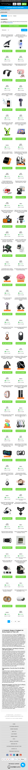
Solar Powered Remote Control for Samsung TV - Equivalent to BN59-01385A (20, 386)
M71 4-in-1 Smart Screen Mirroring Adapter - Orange (7, 153)
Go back (4, 15)
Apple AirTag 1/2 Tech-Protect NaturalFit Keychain (7, 328)
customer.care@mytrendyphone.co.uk (14, 716)
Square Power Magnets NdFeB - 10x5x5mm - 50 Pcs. (20, 532)
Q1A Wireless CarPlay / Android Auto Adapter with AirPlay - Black (20, 357)
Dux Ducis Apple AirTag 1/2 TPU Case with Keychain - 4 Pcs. (20, 415)
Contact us (14, 748)
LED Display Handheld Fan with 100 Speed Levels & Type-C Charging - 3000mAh (20, 94)
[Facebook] (7, 755)
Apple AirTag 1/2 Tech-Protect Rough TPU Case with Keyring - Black (7, 474)
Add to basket (21, 80)
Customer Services (14, 726)
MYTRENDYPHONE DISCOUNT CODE (14, 746)
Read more (10, 22)
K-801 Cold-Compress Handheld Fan (7, 298)
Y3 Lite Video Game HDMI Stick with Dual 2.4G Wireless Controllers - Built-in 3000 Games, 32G (7, 240)
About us (14, 731)
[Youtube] (21, 755)
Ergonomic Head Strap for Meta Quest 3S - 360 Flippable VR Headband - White (7, 503)
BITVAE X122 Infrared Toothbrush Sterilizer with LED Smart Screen (21, 36)
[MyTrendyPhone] (6, 4)
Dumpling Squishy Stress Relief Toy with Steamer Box (20, 269)
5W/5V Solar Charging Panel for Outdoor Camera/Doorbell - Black (7, 36)
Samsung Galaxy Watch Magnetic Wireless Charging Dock (21, 474)
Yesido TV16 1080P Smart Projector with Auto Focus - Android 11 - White (20, 240)
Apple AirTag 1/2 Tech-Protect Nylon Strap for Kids (7, 386)
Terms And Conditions (14, 751)
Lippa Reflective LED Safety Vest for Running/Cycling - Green (7, 123)
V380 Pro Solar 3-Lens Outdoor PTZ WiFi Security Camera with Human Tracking (20, 211)
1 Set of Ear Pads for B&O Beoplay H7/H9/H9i (7, 590)
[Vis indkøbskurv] (24, 4)
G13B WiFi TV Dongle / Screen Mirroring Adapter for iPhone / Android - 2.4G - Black (7, 357)
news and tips (14, 743)
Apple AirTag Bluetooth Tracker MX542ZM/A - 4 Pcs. (20, 590)
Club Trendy (14, 733)
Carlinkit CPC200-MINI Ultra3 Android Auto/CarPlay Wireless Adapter (20, 299)
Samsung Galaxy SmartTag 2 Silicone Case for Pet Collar (7, 532)
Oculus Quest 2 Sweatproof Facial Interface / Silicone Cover (20, 503)
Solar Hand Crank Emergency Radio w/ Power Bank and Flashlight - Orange (7, 211)
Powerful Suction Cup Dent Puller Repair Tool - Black (20, 182)
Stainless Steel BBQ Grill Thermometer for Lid (7, 561)
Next (19, 621)
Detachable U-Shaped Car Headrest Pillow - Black (7, 65)
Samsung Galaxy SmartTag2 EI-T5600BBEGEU (20, 328)
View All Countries (14, 741)
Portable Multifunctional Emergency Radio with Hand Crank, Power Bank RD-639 (7, 182)
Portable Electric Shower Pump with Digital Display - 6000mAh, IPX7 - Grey (20, 153)
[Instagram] (11, 755)
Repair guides (14, 736)
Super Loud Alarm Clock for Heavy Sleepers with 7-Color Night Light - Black (7, 445)
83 (15, 621)
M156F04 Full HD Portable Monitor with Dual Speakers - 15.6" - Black (21, 123)
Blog (14, 738)
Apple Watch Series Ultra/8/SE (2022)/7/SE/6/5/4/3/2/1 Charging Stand (21, 561)
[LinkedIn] (14, 755)
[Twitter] (17, 755)
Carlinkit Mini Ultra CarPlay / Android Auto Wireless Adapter (7, 269)
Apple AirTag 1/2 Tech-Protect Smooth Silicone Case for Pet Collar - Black (21, 445)
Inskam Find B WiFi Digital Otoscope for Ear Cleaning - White (7, 94)
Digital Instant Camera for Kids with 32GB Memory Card (21, 65)
